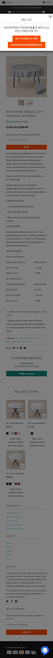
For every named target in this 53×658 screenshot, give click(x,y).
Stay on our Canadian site (27, 45)
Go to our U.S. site (26, 38)
